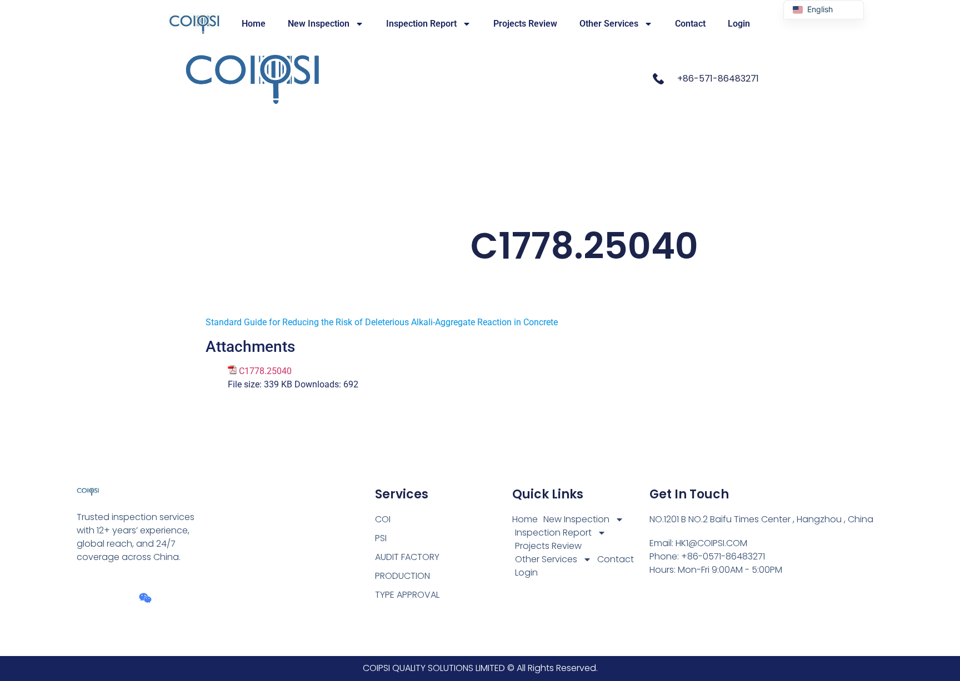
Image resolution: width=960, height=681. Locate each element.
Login (739, 23)
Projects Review (525, 23)
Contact (690, 23)
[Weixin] (145, 598)
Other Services (608, 23)
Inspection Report (421, 23)
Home (254, 23)
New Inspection (318, 23)
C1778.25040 (265, 371)
